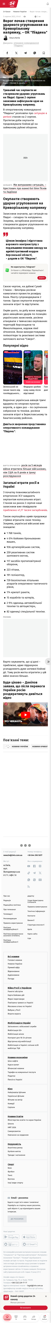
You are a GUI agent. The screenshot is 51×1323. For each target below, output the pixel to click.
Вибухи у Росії (14, 1010)
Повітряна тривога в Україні (20, 1003)
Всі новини (13, 956)
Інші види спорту (15, 1183)
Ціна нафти (13, 1061)
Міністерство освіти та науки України (24, 1120)
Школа (11, 1124)
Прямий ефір (14, 967)
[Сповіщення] (47, 3)
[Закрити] (46, 1296)
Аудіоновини (13, 975)
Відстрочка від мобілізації (19, 1041)
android (11, 1237)
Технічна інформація (36, 911)
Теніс (10, 1175)
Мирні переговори (16, 999)
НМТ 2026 (12, 1127)
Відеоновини (13, 971)
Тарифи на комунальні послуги (22, 1072)
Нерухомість (14, 1144)
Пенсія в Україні (15, 1079)
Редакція (7, 900)
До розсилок (17, 1219)
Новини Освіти (15, 1116)
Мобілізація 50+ (15, 1030)
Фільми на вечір (15, 1100)
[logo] (12, 4)
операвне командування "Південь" (26, 44)
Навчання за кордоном (18, 1135)
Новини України (20, 12)
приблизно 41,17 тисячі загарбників (25, 510)
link (28, 866)
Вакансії (31, 920)
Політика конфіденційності (10, 928)
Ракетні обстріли (15, 991)
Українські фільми (16, 1096)
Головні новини (15, 960)
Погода (11, 979)
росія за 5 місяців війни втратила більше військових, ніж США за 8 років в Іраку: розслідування (24, 471)
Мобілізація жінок (16, 1034)
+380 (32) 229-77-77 (19, 1283)
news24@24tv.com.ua (12, 855)
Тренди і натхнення (16, 1155)
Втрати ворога (14, 1014)
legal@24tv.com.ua (35, 1286)
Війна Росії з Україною (20, 988)
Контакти (31, 916)
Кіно (10, 1089)
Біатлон (11, 1179)
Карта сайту (32, 934)
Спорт (11, 1164)
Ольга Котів (14, 38)
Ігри (29, 938)
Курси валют (13, 1065)
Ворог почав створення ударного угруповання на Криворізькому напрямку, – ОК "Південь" (38, 12)
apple (30, 1237)
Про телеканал (9, 909)
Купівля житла (14, 1151)
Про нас (6, 896)
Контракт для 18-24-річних (19, 1038)
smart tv (11, 1244)
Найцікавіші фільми (17, 1092)
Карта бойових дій (16, 995)
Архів (30, 929)
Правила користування (13, 923)
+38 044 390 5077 (35, 855)
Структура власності (36, 925)
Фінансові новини (16, 1068)
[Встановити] (25, 1302)
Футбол (11, 1171)
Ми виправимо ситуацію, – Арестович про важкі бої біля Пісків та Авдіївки (25, 188)
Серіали (11, 1107)
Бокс (10, 1168)
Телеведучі (8, 914)
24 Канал (7, 12)
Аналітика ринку (15, 1148)
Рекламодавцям (10, 919)
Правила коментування (37, 907)
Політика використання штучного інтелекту (13, 935)
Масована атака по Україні (20, 1006)
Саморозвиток (14, 1131)
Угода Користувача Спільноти (35, 901)
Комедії (11, 1103)
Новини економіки (17, 1057)
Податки (11, 1076)
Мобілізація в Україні (19, 1023)
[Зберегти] (44, 53)
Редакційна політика (12, 905)
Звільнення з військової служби (22, 1026)
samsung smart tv (30, 1244)
